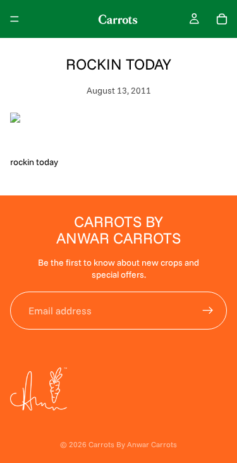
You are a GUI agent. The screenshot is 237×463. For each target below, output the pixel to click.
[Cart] (222, 19)
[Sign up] (208, 310)
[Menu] (14, 19)
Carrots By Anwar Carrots (132, 444)
